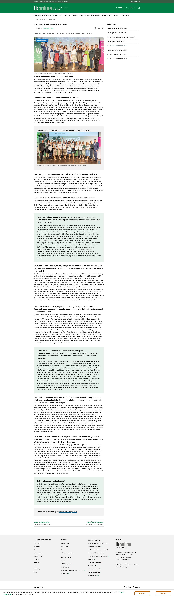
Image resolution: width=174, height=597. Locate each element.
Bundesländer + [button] (135, 1)
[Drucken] (95, 28)
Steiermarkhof (92, 565)
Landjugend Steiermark (94, 546)
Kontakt (66, 1)
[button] (120, 7)
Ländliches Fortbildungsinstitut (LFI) (98, 550)
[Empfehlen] (99, 28)
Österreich (37, 543)
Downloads (64, 546)
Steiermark (37, 562)
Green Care (64, 573)
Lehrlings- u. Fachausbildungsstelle (97, 556)
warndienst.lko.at (93, 575)
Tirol (35, 565)
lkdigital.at (91, 559)
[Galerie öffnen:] (69, 54)
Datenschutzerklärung (122, 565)
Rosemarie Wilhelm (49, 28)
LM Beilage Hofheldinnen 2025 (116, 33)
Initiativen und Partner (67, 553)
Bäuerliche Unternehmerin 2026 (117, 28)
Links (62, 550)
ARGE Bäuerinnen (66, 564)
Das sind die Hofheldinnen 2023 (117, 54)
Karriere (51, 1)
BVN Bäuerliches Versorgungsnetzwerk (72, 570)
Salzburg (36, 559)
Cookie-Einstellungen (122, 567)
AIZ (62, 560)
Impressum (119, 563)
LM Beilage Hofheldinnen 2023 (116, 50)
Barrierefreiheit (133, 565)
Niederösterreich (38, 553)
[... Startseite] (51, 8)
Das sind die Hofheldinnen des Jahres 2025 (120, 37)
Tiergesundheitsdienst (94, 572)
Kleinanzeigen (43, 1)
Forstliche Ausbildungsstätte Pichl (97, 543)
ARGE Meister (65, 567)
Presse (36, 1)
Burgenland (37, 546)
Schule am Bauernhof (94, 569)
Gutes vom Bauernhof (94, 540)
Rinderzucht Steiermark (94, 562)
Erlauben (163, 593)
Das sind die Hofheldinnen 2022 (117, 59)
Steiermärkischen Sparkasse (68, 512)
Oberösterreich (38, 556)
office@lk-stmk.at (125, 559)
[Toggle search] (139, 8)
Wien (35, 572)
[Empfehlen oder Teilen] (103, 28)
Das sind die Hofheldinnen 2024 (117, 46)
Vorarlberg (37, 569)
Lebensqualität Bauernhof (95, 553)
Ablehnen (142, 593)
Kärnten (36, 550)
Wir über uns (59, 1)
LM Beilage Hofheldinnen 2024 (116, 41)
